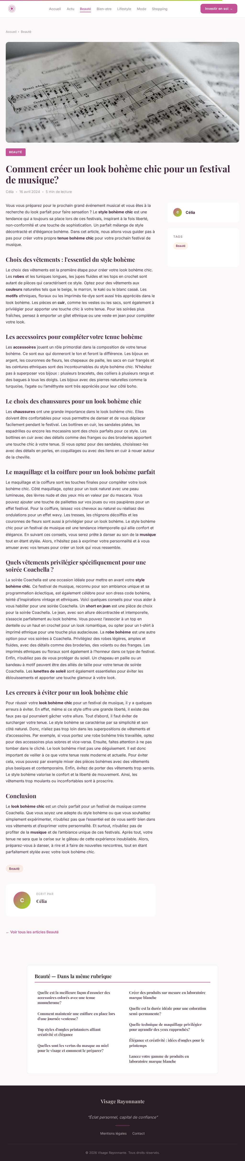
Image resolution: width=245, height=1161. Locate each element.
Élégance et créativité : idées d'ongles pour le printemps (166, 1043)
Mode (141, 8)
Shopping (159, 8)
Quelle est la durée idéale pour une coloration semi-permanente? (167, 1011)
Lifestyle (124, 8)
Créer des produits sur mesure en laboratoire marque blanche (167, 995)
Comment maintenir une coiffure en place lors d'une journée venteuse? (76, 1016)
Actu (70, 8)
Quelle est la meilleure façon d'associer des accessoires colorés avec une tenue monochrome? (74, 997)
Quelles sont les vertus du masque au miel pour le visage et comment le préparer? (73, 1048)
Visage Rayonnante (123, 1101)
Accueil (55, 8)
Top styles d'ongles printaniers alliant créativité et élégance (69, 1032)
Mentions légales (113, 1133)
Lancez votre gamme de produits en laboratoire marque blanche (159, 1059)
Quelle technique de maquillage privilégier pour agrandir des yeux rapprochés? (165, 1027)
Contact (138, 1133)
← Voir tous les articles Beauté (32, 932)
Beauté (85, 8)
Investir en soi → (219, 8)
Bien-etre (104, 8)
